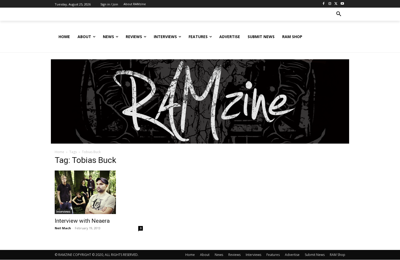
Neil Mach (63, 228)
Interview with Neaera (82, 221)
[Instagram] (330, 4)
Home (59, 152)
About (205, 254)
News (219, 254)
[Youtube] (342, 4)
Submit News (315, 254)
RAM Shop (337, 254)
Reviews (234, 254)
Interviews (63, 211)
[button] (338, 14)
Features (273, 254)
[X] (336, 4)
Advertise (292, 254)
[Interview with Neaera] (99, 192)
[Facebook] (324, 4)
